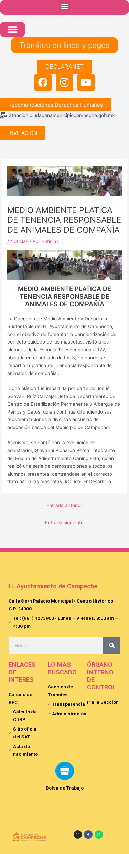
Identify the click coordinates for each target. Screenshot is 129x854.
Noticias (19, 241)
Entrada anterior (64, 505)
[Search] (111, 645)
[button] (64, 5)
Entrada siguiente (64, 522)
